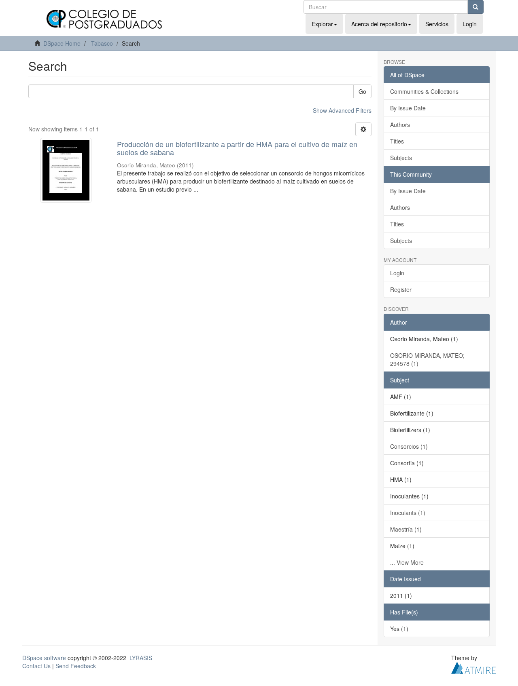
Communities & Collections (424, 91)
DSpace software (44, 658)
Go (362, 91)
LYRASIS (141, 658)
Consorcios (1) (409, 446)
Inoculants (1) (407, 513)
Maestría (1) (406, 529)
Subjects (401, 158)
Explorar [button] (322, 24)
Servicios (436, 24)
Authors (400, 124)
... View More (407, 562)
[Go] (475, 7)
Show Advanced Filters (342, 110)
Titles (397, 141)
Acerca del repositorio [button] (379, 24)
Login (397, 273)
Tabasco (102, 43)
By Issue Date (408, 108)
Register (401, 289)
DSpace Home (62, 43)
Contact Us (36, 666)
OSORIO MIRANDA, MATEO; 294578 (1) (427, 359)
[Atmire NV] (473, 667)
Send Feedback (75, 666)
